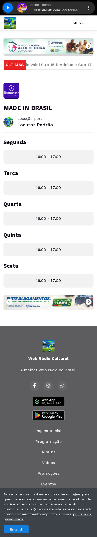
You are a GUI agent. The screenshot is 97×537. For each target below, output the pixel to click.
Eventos (48, 484)
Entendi (16, 529)
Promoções (48, 473)
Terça (10, 173)
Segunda (14, 142)
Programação (48, 441)
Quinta (12, 235)
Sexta (10, 266)
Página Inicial (48, 430)
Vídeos (48, 462)
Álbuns (48, 452)
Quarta (12, 204)
